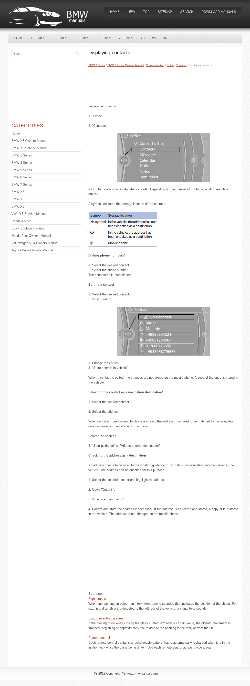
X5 (154, 38)
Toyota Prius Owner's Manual (32, 250)
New (131, 12)
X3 (143, 38)
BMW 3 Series (21, 163)
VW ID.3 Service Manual (28, 214)
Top (146, 12)
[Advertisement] (163, 84)
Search (186, 12)
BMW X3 (17, 192)
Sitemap (165, 12)
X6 (165, 38)
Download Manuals (218, 12)
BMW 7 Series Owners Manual (125, 65)
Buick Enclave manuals (28, 228)
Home (115, 12)
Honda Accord (21, 221)
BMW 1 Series (21, 155)
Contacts (181, 65)
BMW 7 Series (96, 65)
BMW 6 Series (21, 177)
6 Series (104, 38)
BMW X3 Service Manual (29, 148)
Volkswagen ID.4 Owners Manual (34, 243)
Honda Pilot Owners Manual (31, 236)
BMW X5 (17, 199)
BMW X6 (17, 206)
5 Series (82, 38)
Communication (155, 65)
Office (170, 65)
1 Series (38, 38)
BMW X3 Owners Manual (29, 141)
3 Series (60, 38)
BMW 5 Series (21, 170)
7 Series (126, 38)
